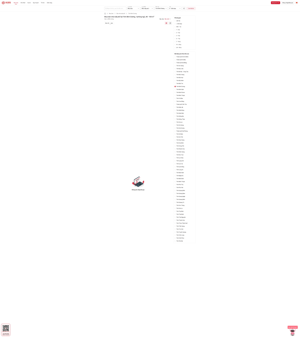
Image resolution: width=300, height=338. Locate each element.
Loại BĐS (144, 6)
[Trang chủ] (105, 13)
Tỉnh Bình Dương (132, 13)
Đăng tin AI (274, 2)
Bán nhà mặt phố (121, 13)
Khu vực (157, 6)
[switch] (111, 23)
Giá (170, 6)
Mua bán (111, 13)
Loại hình (130, 6)
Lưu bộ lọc (191, 8)
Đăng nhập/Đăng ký (287, 2)
